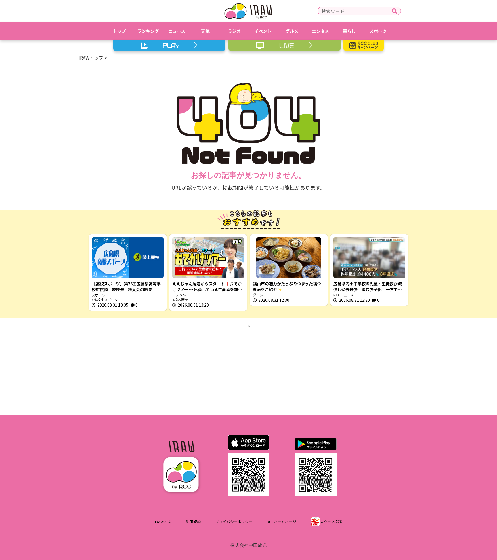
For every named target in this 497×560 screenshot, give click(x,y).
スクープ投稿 (331, 521)
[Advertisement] (248, 368)
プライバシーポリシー (234, 521)
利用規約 (193, 521)
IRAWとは (163, 521)
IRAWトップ (91, 57)
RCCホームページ (281, 521)
